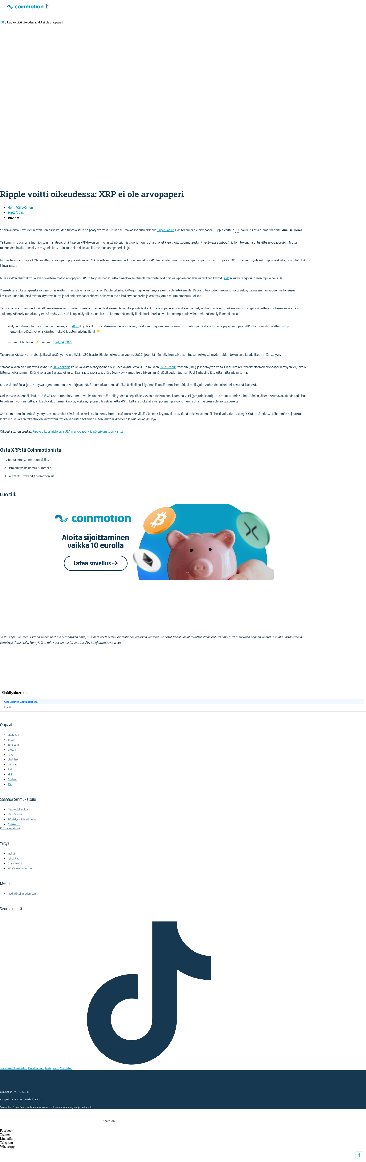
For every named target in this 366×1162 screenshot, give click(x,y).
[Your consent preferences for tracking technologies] (359, 1155)
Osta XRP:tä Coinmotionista (21, 701)
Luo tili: (8, 706)
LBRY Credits (168, 366)
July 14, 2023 (63, 342)
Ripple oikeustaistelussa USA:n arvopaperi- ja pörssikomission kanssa (78, 431)
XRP (2, 22)
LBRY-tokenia (61, 366)
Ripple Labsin (165, 229)
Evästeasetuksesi (10, 828)
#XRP (75, 325)
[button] (108, 1131)
